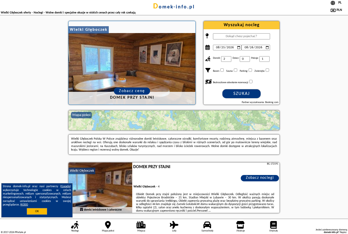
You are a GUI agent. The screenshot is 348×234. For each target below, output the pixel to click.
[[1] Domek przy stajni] (100, 188)
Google (65, 186)
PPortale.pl (20, 232)
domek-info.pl (174, 7)
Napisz (343, 232)
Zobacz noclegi (260, 178)
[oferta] (81, 209)
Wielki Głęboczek (82, 171)
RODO (24, 204)
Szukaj (241, 93)
